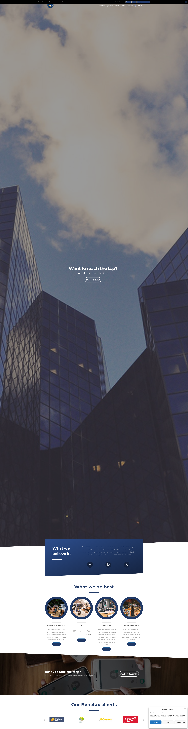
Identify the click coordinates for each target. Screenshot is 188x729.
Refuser (168, 722)
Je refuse (134, 1)
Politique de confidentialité (143, 1)
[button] (185, 709)
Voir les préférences (180, 722)
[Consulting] (106, 608)
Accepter (156, 722)
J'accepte (128, 1)
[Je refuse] (186, 2)
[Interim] (131, 608)
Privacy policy (168, 725)
